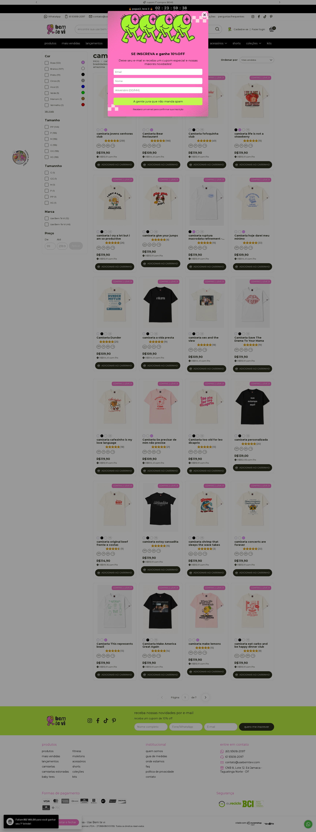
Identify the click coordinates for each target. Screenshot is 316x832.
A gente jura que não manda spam (158, 101)
